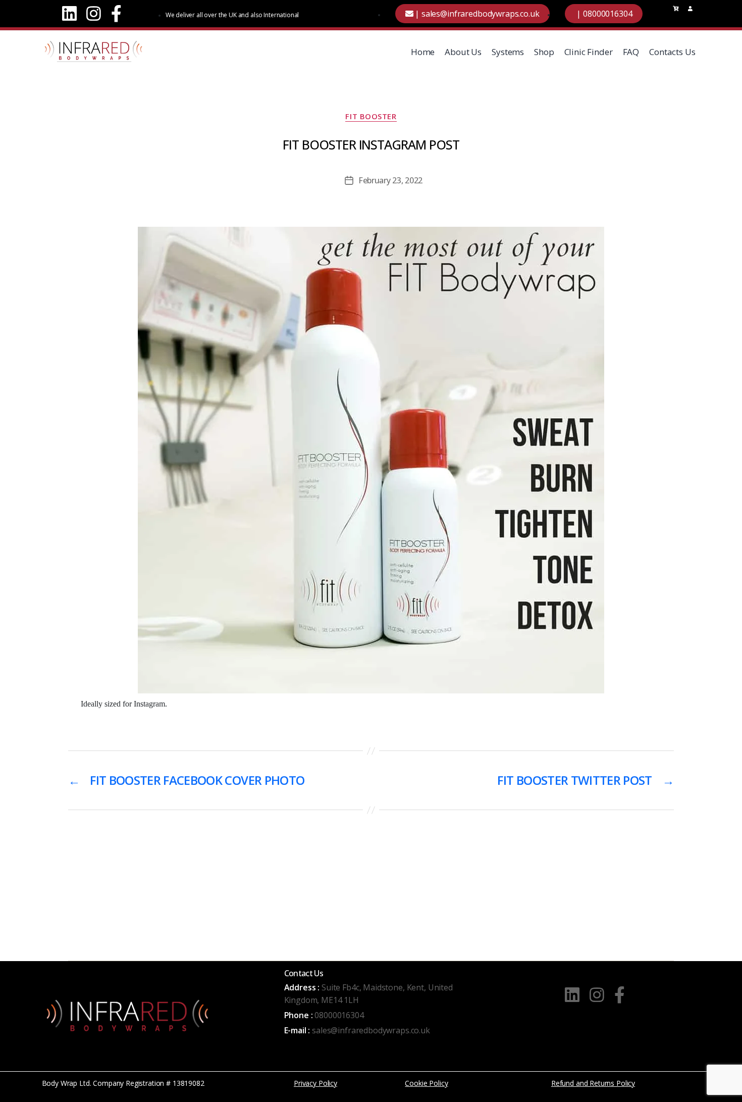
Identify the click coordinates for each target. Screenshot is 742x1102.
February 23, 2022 (390, 180)
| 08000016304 (603, 13)
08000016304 (338, 1015)
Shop (544, 52)
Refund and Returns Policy (593, 1083)
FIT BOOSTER (370, 116)
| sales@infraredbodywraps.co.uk (476, 13)
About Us (463, 52)
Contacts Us (672, 52)
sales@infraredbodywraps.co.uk (371, 1030)
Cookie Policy (426, 1083)
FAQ (631, 52)
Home (423, 52)
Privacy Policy (315, 1083)
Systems (508, 52)
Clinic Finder (588, 52)
